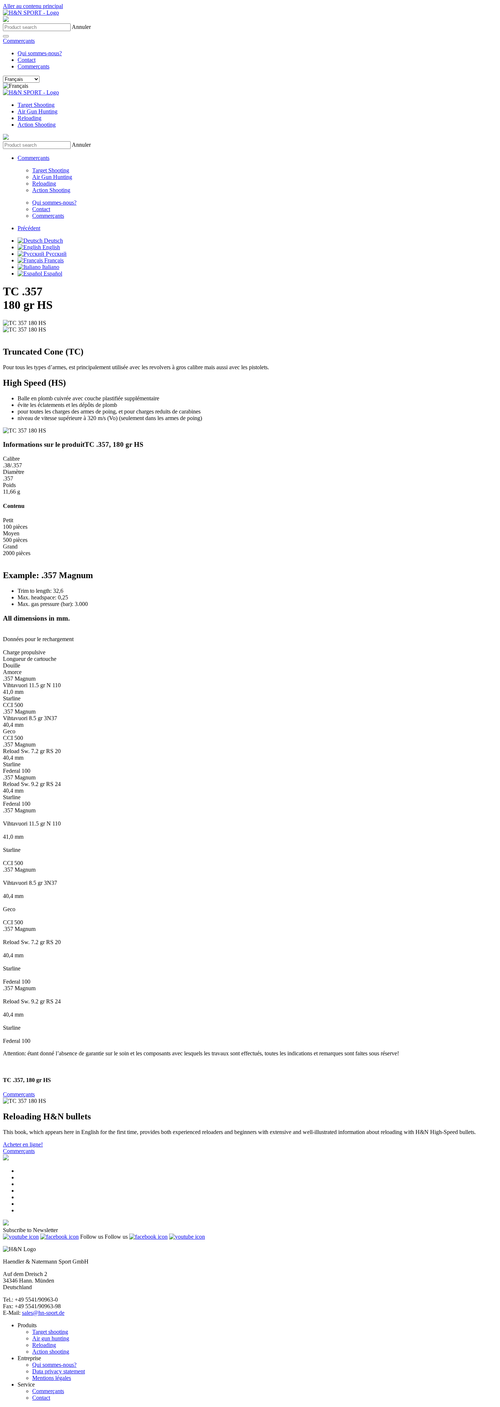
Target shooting (50, 1332)
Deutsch (52, 240)
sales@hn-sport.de (43, 1313)
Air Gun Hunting (37, 111)
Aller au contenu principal (33, 6)
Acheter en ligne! (23, 1144)
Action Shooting (37, 124)
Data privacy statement (58, 1371)
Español (52, 273)
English (50, 247)
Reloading (29, 118)
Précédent (29, 228)
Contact (27, 60)
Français (53, 260)
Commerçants (19, 41)
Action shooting (50, 1351)
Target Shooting (36, 105)
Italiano (50, 267)
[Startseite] (31, 13)
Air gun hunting (50, 1338)
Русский (55, 254)
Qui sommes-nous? (40, 53)
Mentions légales (51, 1378)
